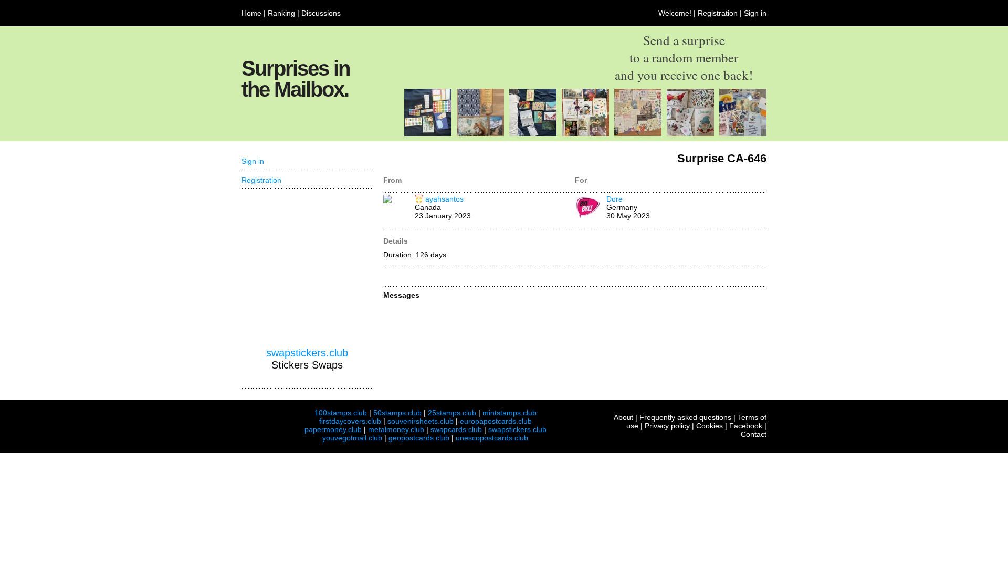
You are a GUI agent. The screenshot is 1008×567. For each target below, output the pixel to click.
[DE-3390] (690, 133)
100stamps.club (340, 412)
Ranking (281, 13)
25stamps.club (452, 412)
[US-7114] (428, 133)
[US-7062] (480, 133)
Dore (614, 199)
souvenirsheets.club (420, 421)
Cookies (709, 426)
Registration (718, 13)
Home (251, 13)
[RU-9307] (585, 133)
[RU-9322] (742, 133)
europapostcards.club (496, 421)
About (623, 417)
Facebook (745, 426)
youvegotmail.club (352, 438)
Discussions (321, 13)
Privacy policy (667, 426)
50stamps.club (397, 412)
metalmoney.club (396, 429)
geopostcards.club (418, 438)
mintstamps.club (509, 412)
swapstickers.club (307, 353)
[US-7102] (532, 133)
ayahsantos (444, 199)
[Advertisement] (307, 268)
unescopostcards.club (492, 438)
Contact (753, 434)
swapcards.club (456, 429)
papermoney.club (333, 429)
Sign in (755, 13)
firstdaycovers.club (350, 421)
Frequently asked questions (685, 417)
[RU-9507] (638, 133)
